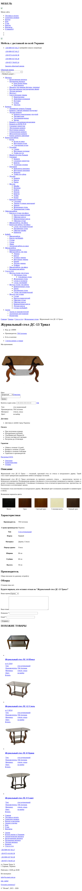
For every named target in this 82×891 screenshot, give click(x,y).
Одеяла (16, 103)
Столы (11, 242)
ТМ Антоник (22, 333)
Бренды (8, 25)
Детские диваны (20, 263)
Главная (4, 319)
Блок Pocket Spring (20, 83)
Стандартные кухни (21, 145)
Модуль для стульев (16, 294)
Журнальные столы (21, 207)
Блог (7, 21)
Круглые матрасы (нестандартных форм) (24, 89)
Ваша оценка (5, 593)
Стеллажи (17, 201)
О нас (7, 23)
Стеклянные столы (25, 277)
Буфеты (16, 190)
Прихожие (13, 166)
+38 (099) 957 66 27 (12, 48)
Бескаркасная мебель (17, 269)
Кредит (7, 19)
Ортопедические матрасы (14, 836)
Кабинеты (17, 232)
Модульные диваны (21, 259)
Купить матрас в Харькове (14, 834)
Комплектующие (15, 199)
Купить (4, 399)
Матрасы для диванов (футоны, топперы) (24, 87)
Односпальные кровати (18, 132)
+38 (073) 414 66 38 (12, 55)
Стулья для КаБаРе (20, 308)
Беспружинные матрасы (18, 79)
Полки (16, 197)
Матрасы (8, 77)
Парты (16, 182)
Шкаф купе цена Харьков (18, 155)
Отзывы (8, 464)
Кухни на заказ (19, 141)
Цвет (2, 392)
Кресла (16, 180)
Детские (12, 176)
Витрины (17, 188)
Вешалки (17, 172)
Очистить (16, 394)
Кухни (11, 139)
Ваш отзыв (5, 609)
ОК (38, 403)
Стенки (16, 149)
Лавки (11, 244)
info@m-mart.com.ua (8, 877)
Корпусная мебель (11, 137)
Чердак (16, 120)
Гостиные (12, 147)
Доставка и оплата (12, 16)
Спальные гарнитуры (17, 126)
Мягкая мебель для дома (18, 252)
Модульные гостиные (21, 151)
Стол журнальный (25, 532)
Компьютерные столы (22, 286)
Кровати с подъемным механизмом (22, 122)
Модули (12, 184)
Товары (10, 319)
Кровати (8, 107)
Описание (8, 461)
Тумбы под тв (19, 153)
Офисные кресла (20, 217)
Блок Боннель (19, 85)
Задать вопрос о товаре (14, 341)
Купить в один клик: (8, 403)
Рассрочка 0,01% (7, 457)
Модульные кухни (20, 143)
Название (5, 613)
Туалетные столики (21, 165)
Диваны (17, 254)
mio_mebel (4, 881)
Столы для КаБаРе (20, 283)
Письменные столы (21, 228)
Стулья (11, 240)
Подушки (17, 101)
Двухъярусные (19, 116)
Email (3, 617)
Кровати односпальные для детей (26, 114)
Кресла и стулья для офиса (19, 213)
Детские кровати (15, 112)
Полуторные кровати (17, 130)
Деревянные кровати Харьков (20, 108)
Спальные (13, 157)
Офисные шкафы (20, 230)
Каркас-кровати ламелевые (19, 136)
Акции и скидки (11, 823)
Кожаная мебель (15, 250)
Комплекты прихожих (22, 168)
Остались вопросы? (8, 885)
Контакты (8, 27)
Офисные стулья (20, 221)
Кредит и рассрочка (12, 821)
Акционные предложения (18, 314)
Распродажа (13, 315)
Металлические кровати (18, 134)
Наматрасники (19, 97)
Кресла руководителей (22, 215)
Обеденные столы (20, 275)
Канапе (16, 261)
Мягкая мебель (14, 236)
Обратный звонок (7, 70)
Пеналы (16, 192)
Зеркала (16, 205)
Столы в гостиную (20, 281)
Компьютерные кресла (22, 219)
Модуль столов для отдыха (19, 273)
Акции (7, 310)
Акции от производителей (19, 312)
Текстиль (17, 105)
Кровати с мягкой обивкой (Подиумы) (23, 110)
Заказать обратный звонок (14, 66)
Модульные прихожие (22, 170)
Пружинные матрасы (17, 81)
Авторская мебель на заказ (19, 246)
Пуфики (17, 265)
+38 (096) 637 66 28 (12, 59)
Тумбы (16, 196)
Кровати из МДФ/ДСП (17, 124)
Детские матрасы (15, 91)
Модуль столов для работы (19, 285)
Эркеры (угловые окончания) (24, 203)
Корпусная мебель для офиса (19, 225)
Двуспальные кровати (17, 128)
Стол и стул (9, 271)
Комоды (17, 163)
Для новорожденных (21, 118)
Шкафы (16, 186)
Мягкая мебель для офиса (18, 223)
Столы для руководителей (23, 226)
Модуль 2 (12, 93)
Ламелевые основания (22, 99)
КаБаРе (7, 234)
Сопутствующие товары (18, 95)
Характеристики (11, 462)
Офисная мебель (11, 211)
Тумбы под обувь (20, 174)
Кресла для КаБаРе (16, 238)
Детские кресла (19, 306)
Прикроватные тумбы (22, 209)
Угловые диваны (20, 257)
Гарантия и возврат (12, 17)
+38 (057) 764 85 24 (12, 62)
